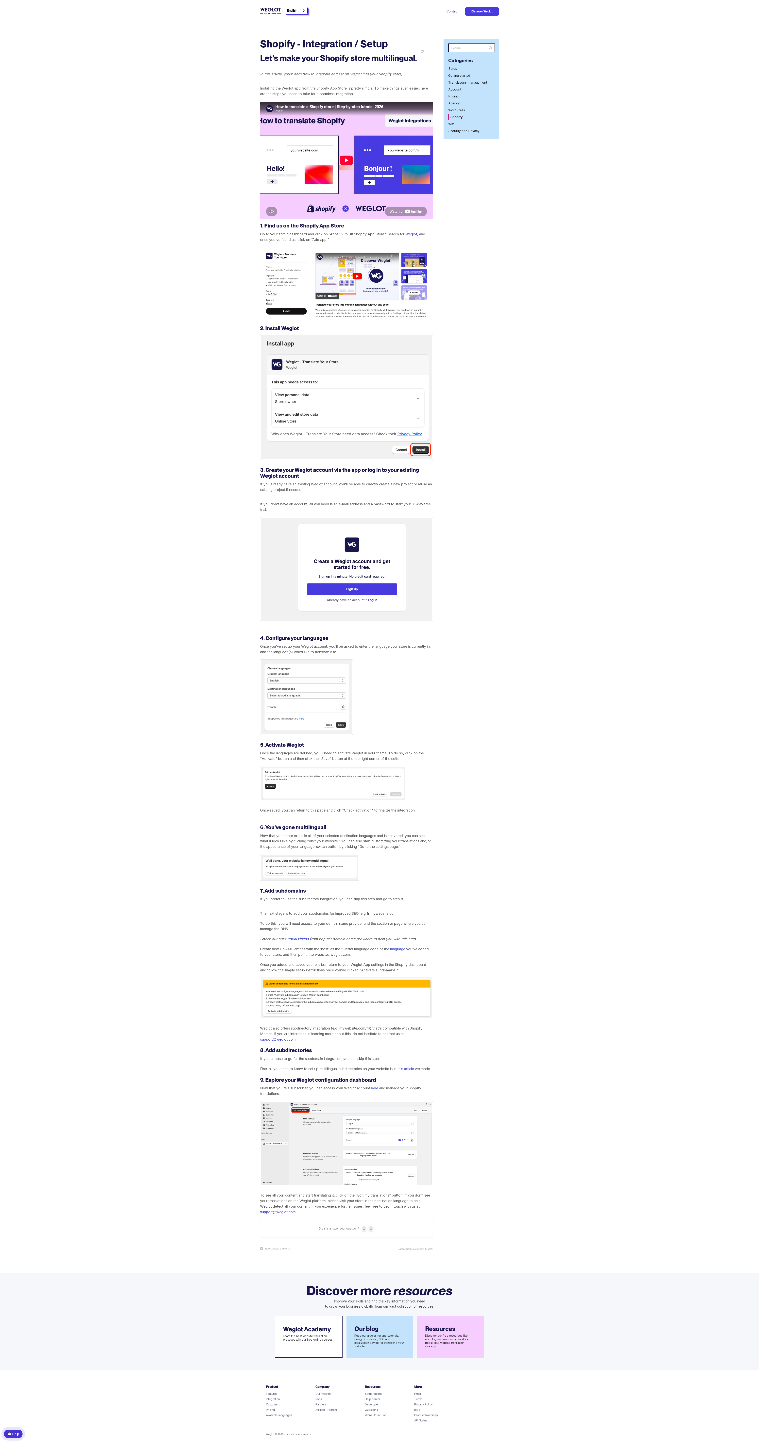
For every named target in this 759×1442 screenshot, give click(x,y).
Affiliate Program (326, 1409)
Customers (273, 1404)
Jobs (318, 1399)
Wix (451, 124)
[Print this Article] (422, 51)
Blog (417, 1409)
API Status (420, 1420)
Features (271, 1393)
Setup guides (373, 1393)
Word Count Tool (376, 1415)
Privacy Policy (423, 1404)
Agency (454, 103)
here (374, 1088)
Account (454, 89)
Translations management (467, 82)
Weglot (411, 234)
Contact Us (285, 1248)
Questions (371, 1409)
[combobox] (296, 10)
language (397, 949)
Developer (372, 1404)
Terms (418, 1399)
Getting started (459, 75)
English (292, 10)
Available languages (279, 1415)
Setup (452, 69)
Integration (273, 1399)
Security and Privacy (464, 131)
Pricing (453, 96)
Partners (320, 1404)
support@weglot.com (278, 1039)
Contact (453, 11)
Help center (372, 1399)
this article (405, 1069)
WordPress (456, 110)
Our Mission (323, 1393)
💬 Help (13, 1434)
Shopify (456, 117)
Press (418, 1393)
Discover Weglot (482, 11)
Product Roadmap (426, 1415)
